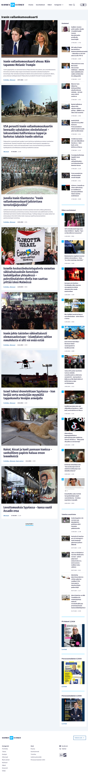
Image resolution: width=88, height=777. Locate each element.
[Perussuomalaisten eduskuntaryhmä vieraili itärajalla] (66, 177)
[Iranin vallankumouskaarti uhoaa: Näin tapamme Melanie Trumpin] (29, 39)
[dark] (81, 5)
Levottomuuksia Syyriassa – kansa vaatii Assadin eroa (27, 509)
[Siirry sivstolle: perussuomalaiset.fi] (72, 755)
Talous (4, 752)
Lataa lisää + (29, 524)
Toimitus (33, 754)
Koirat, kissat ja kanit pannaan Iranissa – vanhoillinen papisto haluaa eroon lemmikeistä (27, 453)
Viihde (4, 771)
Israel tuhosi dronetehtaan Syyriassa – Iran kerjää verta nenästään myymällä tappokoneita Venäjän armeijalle (29, 395)
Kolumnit (5, 768)
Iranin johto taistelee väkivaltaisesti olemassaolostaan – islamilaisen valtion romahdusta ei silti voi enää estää (27, 337)
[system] (83, 5)
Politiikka (6, 80)
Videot (50, 5)
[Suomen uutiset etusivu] (8, 5)
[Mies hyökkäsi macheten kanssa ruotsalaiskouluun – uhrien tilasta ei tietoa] (75, 305)
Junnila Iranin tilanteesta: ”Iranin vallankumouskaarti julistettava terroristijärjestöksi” (23, 201)
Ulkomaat (12, 80)
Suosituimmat (40, 5)
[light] (85, 5)
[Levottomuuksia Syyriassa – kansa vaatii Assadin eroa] (29, 485)
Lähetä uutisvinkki (36, 757)
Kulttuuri (4, 763)
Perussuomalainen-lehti (38, 760)
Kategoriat (57, 5)
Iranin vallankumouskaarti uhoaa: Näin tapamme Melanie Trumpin (26, 63)
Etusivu (31, 5)
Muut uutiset (20, 461)
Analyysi (4, 754)
